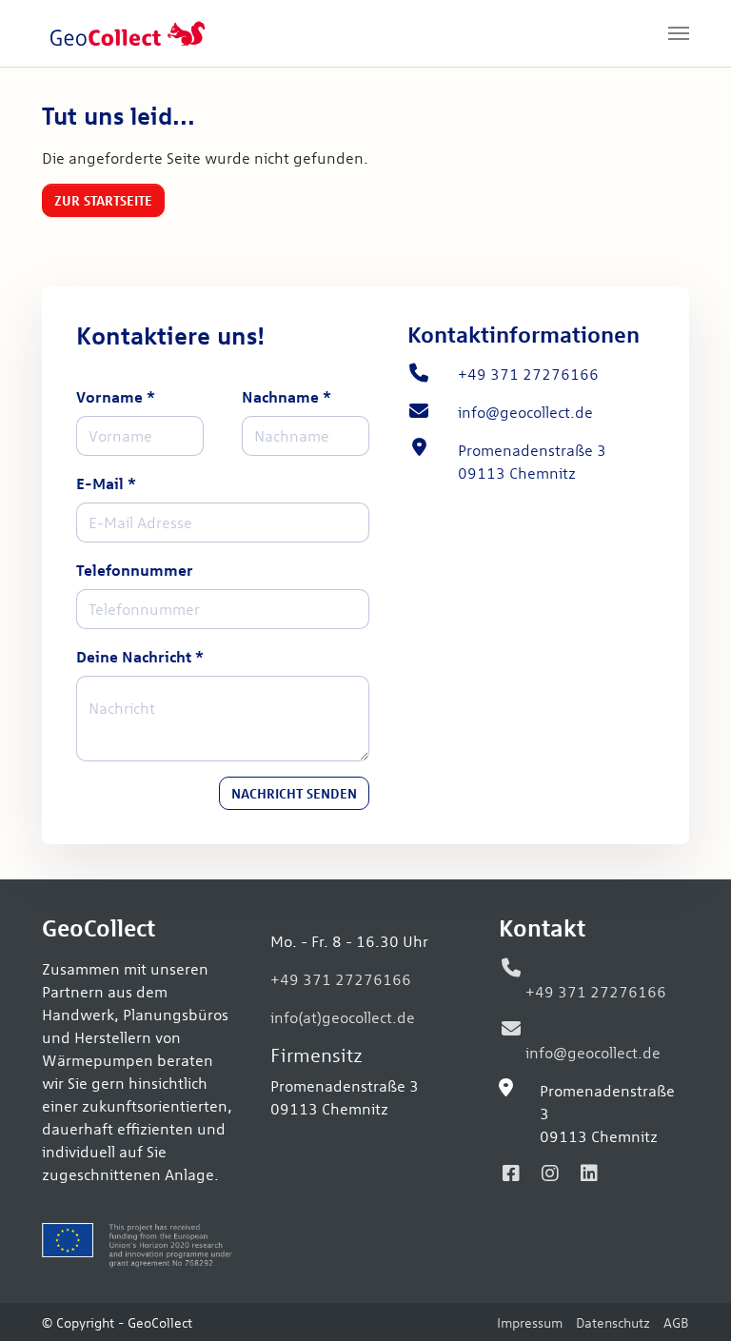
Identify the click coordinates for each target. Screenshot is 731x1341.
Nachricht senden (294, 792)
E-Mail (106, 483)
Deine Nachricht (140, 656)
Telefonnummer (134, 570)
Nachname (286, 396)
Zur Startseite (103, 199)
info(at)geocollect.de (342, 1016)
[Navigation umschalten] (678, 33)
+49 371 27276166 (340, 978)
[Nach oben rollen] (689, 1299)
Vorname (115, 396)
